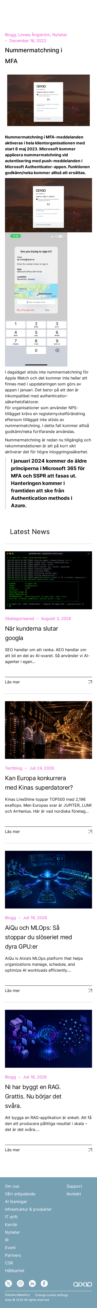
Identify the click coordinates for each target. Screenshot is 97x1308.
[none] (73, 11)
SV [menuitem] (70, 11)
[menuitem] (73, 11)
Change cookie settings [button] (51, 1295)
